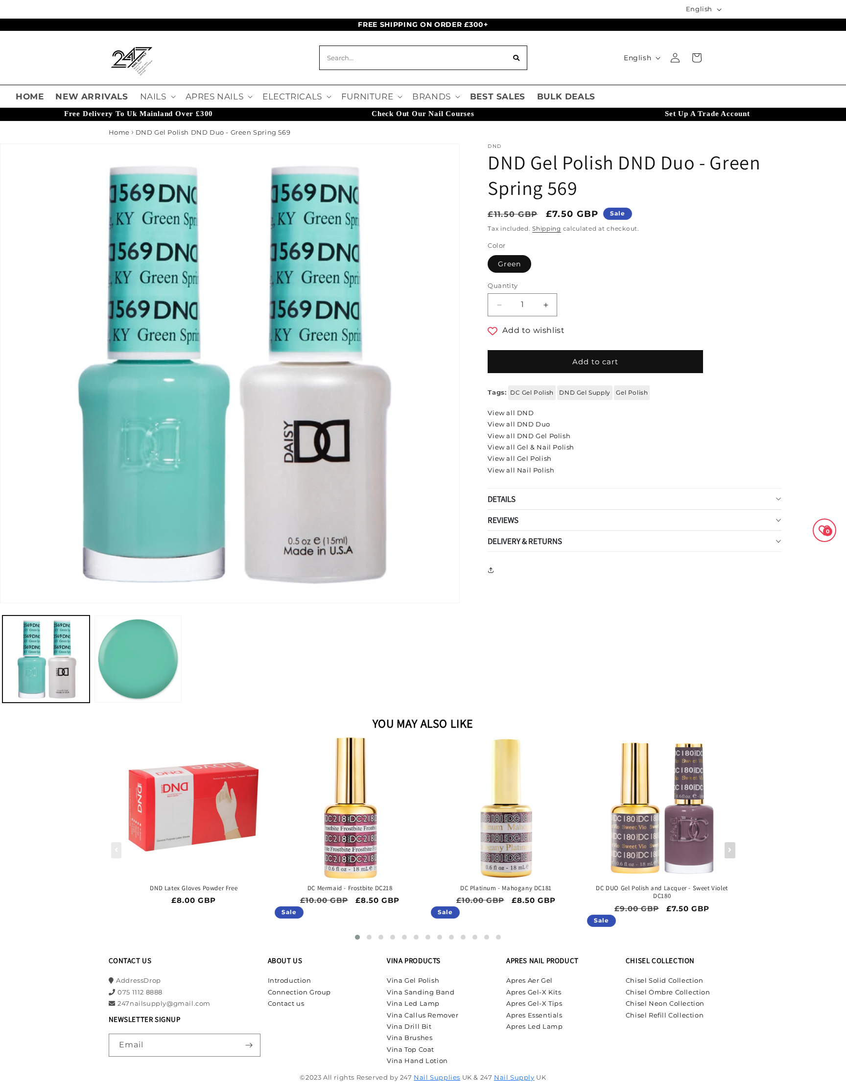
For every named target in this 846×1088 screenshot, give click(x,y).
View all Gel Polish (519, 458)
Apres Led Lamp (534, 1026)
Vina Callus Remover (422, 1015)
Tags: (497, 392)
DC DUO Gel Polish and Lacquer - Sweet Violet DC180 (662, 892)
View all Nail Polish (521, 470)
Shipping (546, 228)
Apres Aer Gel (529, 980)
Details (502, 499)
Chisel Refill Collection (665, 1015)
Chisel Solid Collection (665, 980)
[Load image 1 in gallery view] (46, 659)
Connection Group (299, 992)
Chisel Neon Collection (665, 1003)
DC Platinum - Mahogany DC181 (506, 888)
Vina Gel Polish (413, 980)
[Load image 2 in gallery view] (138, 659)
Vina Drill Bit (409, 1026)
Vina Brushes (409, 1037)
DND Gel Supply (584, 392)
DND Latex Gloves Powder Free (193, 888)
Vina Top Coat (410, 1049)
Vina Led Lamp (413, 1003)
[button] (157, 96)
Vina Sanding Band (420, 992)
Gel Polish (632, 392)
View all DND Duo (519, 424)
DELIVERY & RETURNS (525, 541)
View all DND (511, 413)
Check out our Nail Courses (423, 114)
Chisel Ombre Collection (668, 992)
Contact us (286, 1003)
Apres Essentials (534, 1015)
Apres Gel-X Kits (534, 992)
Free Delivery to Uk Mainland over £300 (138, 114)
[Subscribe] (249, 1045)
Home (119, 132)
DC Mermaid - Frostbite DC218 (350, 888)
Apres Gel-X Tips (534, 1003)
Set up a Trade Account (707, 114)
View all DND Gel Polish (529, 436)
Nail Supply (514, 1077)
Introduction (289, 980)
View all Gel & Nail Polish (531, 447)
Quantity (502, 285)
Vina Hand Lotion (417, 1060)
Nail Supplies (437, 1077)
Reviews (503, 520)
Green (509, 264)
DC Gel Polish (532, 392)
